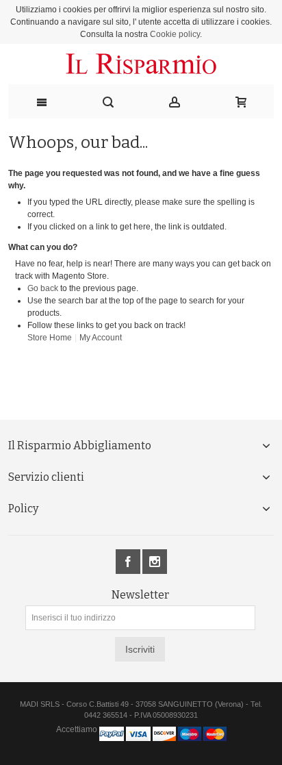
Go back (42, 288)
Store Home (49, 337)
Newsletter (140, 595)
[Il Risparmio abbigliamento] (141, 64)
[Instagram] (154, 562)
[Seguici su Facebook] (129, 562)
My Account (100, 337)
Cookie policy (175, 34)
